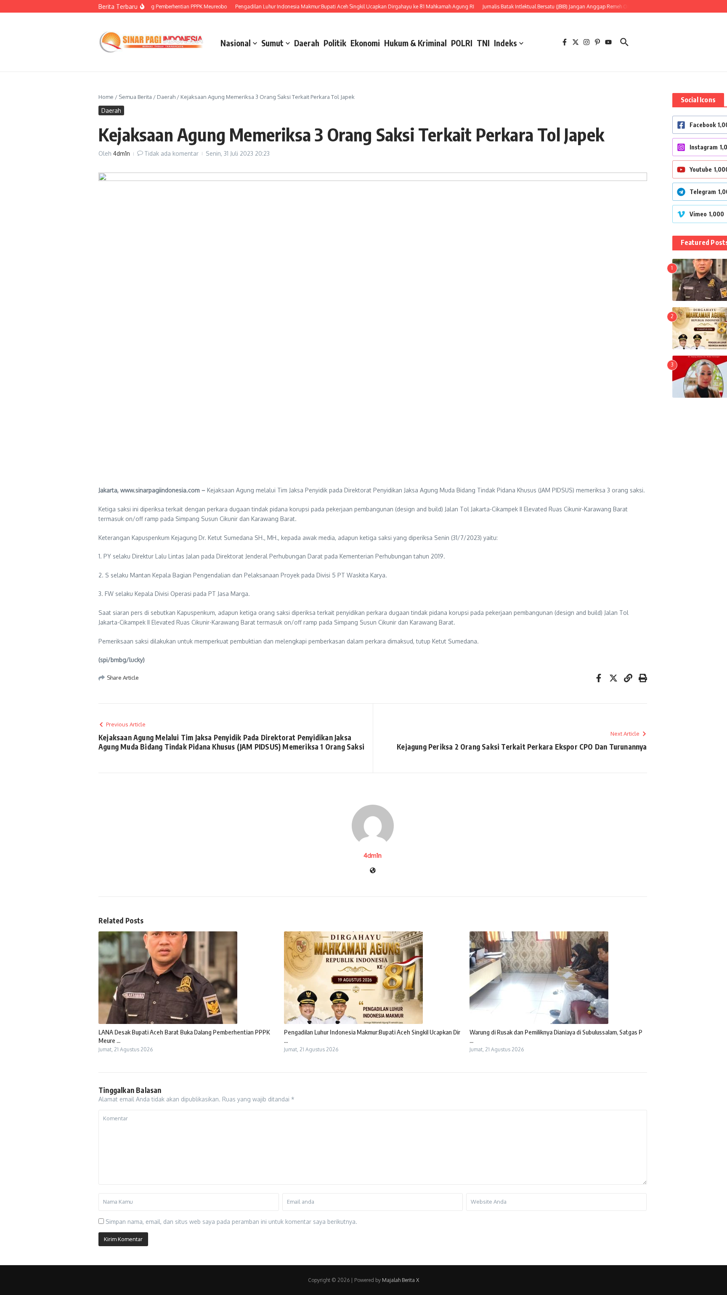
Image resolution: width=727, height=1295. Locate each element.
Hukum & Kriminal (415, 43)
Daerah (306, 43)
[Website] (373, 871)
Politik (335, 43)
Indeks (505, 43)
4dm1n (121, 153)
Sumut (272, 43)
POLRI (461, 43)
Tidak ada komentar (171, 153)
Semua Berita (135, 96)
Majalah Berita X (400, 1280)
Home (106, 96)
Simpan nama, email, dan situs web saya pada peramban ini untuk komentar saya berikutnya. (231, 1221)
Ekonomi (365, 43)
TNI (483, 43)
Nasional (235, 43)
